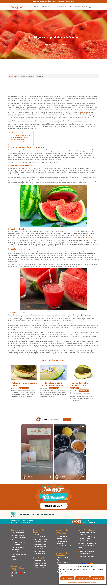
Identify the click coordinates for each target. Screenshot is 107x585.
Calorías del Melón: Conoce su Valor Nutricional (79, 385)
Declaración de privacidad (84, 582)
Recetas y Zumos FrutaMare (40, 531)
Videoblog (77, 6)
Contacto (84, 6)
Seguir (68, 419)
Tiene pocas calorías (18, 143)
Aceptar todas (67, 578)
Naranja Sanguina (63, 539)
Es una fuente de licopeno (19, 141)
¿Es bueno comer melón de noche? (24, 384)
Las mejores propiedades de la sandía (21, 135)
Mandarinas (61, 534)
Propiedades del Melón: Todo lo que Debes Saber (52, 384)
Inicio (11, 76)
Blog (71, 6)
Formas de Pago (85, 554)
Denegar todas (82, 578)
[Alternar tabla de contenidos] (30, 133)
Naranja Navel (62, 536)
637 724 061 (83, 534)
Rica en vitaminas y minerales (20, 137)
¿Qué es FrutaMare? (18, 533)
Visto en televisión (18, 547)
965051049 (89, 533)
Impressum (93, 582)
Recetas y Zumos (45, 6)
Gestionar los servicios (66, 574)
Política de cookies (72, 582)
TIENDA (36, 6)
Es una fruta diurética (18, 139)
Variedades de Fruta (60, 6)
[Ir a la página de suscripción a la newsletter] (53, 497)
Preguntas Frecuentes (87, 556)
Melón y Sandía (24, 388)
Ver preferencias (97, 578)
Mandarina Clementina (65, 546)
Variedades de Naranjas (62, 531)
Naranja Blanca (62, 541)
